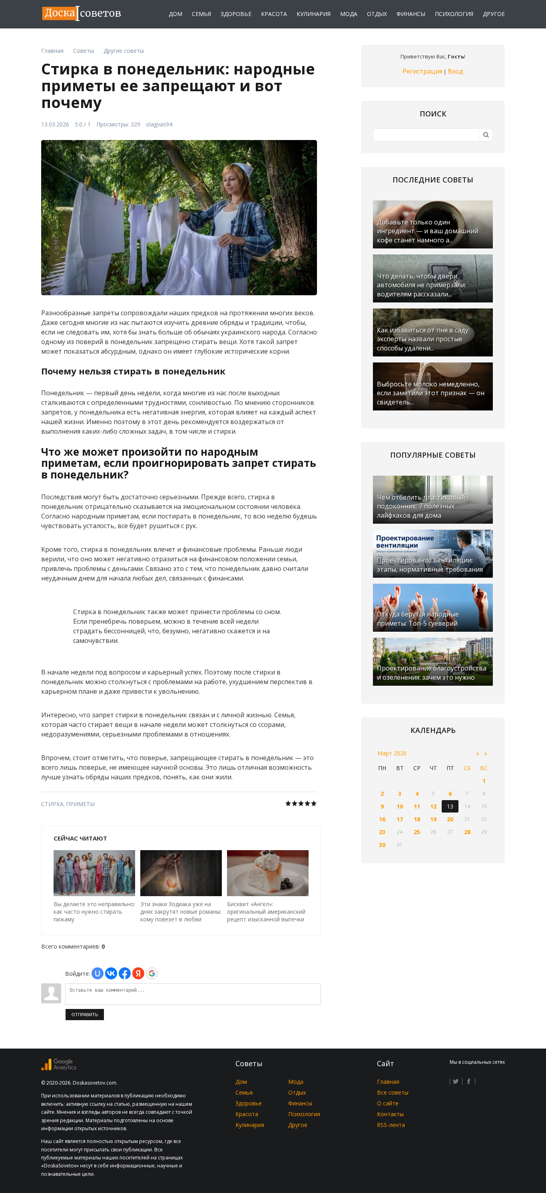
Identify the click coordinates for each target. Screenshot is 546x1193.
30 (382, 845)
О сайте (388, 1103)
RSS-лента (391, 1125)
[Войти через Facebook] (125, 973)
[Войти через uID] (98, 973)
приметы (80, 804)
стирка (52, 804)
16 (382, 819)
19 (433, 819)
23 (382, 832)
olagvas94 (159, 124)
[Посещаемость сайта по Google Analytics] (58, 1068)
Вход (455, 71)
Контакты (390, 1114)
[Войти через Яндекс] (138, 973)
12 (433, 806)
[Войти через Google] (152, 973)
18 (417, 819)
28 (467, 832)
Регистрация (422, 71)
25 (417, 832)
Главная (388, 1081)
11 (417, 806)
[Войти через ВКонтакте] (111, 973)
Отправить (85, 1014)
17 (400, 819)
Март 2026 (392, 753)
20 (450, 819)
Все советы (393, 1092)
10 (400, 806)
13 (450, 806)
